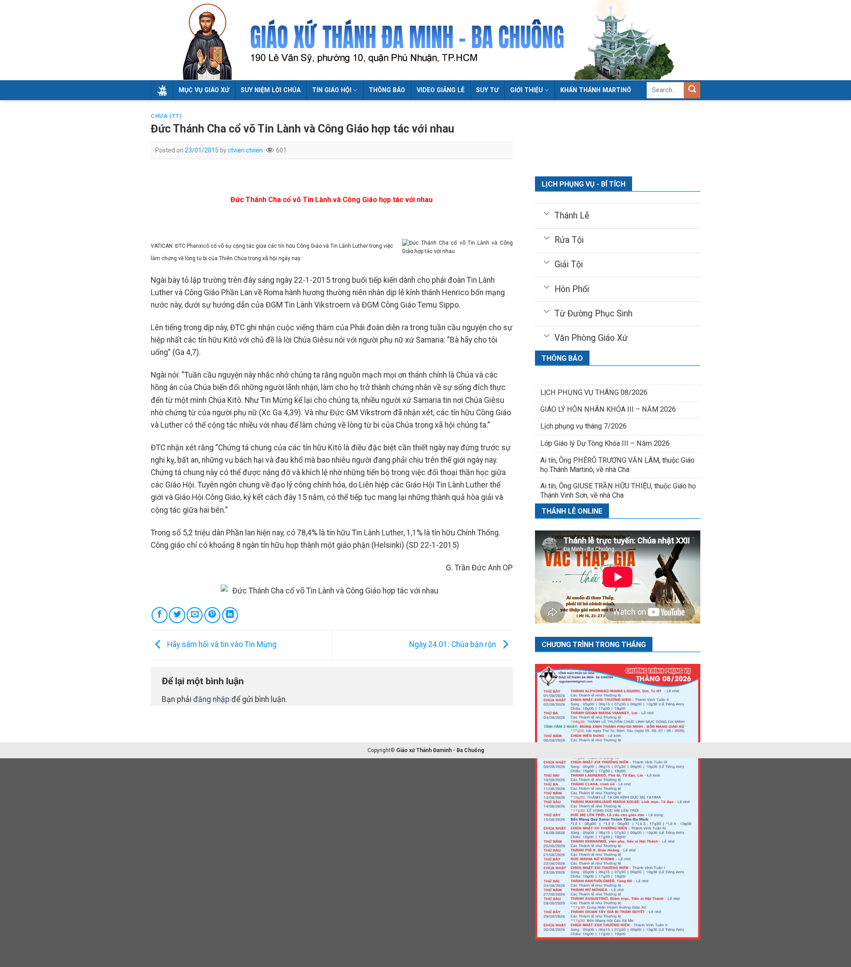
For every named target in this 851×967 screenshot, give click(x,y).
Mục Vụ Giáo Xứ (204, 90)
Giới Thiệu (526, 90)
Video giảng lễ (441, 90)
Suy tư (487, 90)
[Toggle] (546, 213)
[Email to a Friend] (195, 615)
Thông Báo (387, 90)
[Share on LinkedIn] (230, 615)
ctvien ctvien (245, 150)
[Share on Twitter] (177, 615)
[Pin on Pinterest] (212, 615)
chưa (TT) (166, 116)
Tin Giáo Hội (331, 90)
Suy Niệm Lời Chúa (271, 90)
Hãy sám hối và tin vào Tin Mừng (221, 644)
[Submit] (692, 90)
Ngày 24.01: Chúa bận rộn (453, 644)
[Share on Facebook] (160, 615)
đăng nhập (211, 699)
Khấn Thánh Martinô (595, 90)
